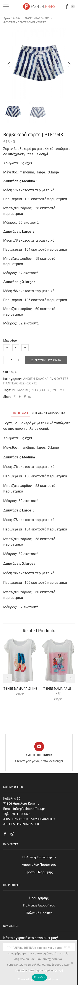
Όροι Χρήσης (39, 898)
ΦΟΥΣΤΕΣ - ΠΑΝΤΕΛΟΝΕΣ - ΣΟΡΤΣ (24, 22)
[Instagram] (12, 834)
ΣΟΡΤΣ (45, 390)
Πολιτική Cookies (39, 913)
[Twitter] (14, 396)
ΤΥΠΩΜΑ (58, 390)
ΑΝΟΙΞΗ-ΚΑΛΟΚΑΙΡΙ (37, 18)
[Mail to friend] (29, 396)
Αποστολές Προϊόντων (39, 865)
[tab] (20, 413)
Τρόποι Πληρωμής (39, 872)
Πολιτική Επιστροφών (39, 857)
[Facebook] (19, 396)
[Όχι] (72, 963)
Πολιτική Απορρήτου (39, 905)
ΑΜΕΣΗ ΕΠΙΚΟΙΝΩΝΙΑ (39, 755)
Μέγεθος (10, 341)
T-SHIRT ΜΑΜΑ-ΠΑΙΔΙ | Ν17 (58, 691)
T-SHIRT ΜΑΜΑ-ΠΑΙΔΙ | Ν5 (20, 689)
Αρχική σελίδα (12, 18)
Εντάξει (39, 977)
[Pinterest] (24, 396)
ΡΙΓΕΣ (35, 390)
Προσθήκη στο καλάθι (47, 360)
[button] (8, 64)
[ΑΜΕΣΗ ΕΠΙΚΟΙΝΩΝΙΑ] (39, 746)
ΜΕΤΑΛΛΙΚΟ (20, 390)
